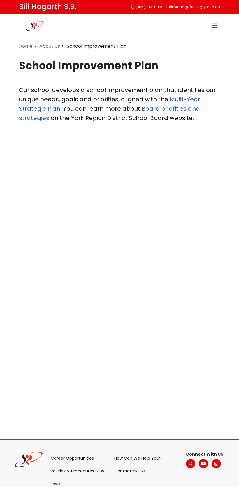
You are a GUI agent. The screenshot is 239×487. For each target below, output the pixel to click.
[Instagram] (216, 463)
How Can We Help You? (137, 458)
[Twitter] (190, 463)
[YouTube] (203, 463)
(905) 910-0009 (149, 7)
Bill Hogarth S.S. (47, 6)
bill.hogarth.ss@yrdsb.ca (196, 7)
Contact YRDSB (129, 471)
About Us (49, 46)
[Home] (27, 26)
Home (26, 46)
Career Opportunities (72, 458)
